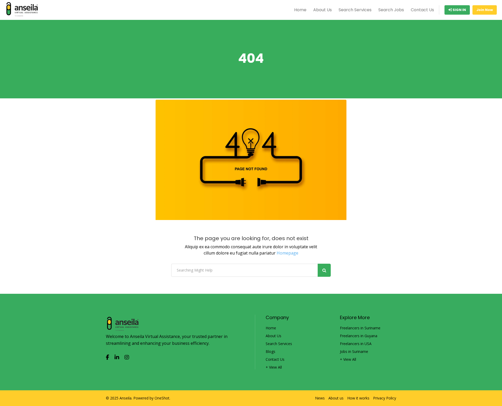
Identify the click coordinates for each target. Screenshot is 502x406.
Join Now (484, 9)
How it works (358, 398)
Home (300, 10)
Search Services (355, 10)
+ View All (274, 367)
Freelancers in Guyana (358, 336)
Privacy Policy (384, 398)
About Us (322, 10)
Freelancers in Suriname (360, 328)
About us (336, 398)
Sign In (459, 9)
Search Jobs (391, 10)
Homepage (287, 253)
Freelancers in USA (356, 344)
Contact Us (422, 10)
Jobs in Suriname (354, 351)
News (320, 398)
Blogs (270, 351)
